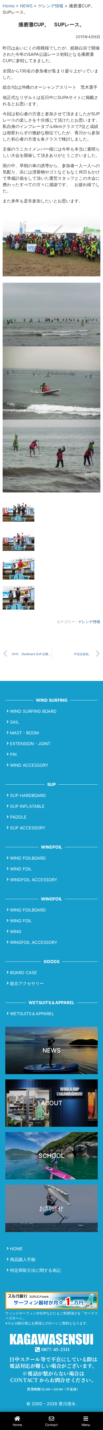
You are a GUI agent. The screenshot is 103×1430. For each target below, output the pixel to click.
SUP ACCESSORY (27, 827)
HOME (16, 1248)
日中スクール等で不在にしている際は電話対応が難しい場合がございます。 (53, 1362)
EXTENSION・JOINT (30, 743)
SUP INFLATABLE (27, 806)
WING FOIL (21, 920)
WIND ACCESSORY (29, 765)
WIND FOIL (21, 868)
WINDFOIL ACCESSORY (33, 879)
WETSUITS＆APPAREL (32, 1013)
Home (9, 5)
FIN (13, 754)
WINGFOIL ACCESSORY (33, 942)
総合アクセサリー (27, 983)
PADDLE (18, 817)
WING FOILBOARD (28, 910)
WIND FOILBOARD (28, 858)
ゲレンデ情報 (50, 5)
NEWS (26, 5)
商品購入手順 (22, 1259)
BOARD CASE (23, 972)
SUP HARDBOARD (28, 795)
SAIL (14, 722)
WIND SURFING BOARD (33, 711)
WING (15, 931)
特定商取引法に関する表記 (35, 1270)
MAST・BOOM (24, 732)
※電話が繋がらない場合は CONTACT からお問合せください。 (53, 1376)
